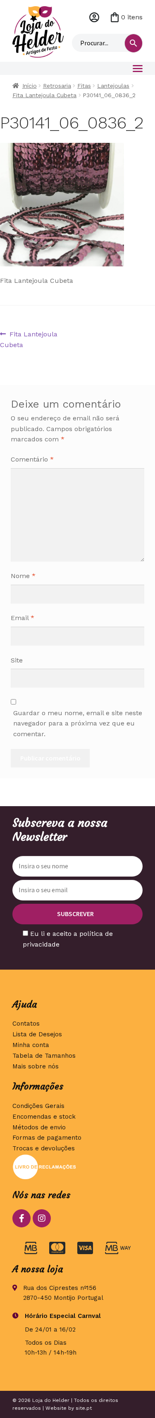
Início (29, 85)
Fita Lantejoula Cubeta (44, 95)
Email (22, 618)
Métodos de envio (39, 1127)
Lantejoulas (113, 85)
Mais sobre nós (35, 1066)
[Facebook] (21, 1218)
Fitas (84, 85)
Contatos (26, 1023)
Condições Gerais (38, 1106)
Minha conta (94, 17)
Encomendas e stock (44, 1116)
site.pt (84, 1408)
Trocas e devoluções (43, 1148)
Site (17, 660)
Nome (23, 576)
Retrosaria (57, 85)
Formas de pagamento (46, 1137)
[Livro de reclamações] (77, 1167)
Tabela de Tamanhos (44, 1055)
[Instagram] (42, 1218)
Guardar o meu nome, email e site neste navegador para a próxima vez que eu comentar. (77, 723)
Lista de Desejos (37, 1034)
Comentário (32, 459)
